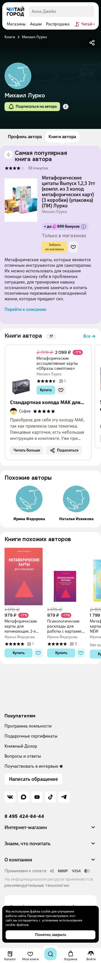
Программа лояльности (28, 726)
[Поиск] (50, 954)
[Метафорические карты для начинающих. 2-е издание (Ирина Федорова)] (23, 576)
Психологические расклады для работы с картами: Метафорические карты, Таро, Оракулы (64, 626)
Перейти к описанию (25, 309)
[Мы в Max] (23, 797)
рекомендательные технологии (36, 885)
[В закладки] (73, 247)
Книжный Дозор (20, 746)
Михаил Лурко (54, 212)
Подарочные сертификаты (31, 736)
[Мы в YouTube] (37, 797)
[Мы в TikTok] (50, 797)
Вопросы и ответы (22, 756)
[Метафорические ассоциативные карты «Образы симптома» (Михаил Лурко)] (21, 374)
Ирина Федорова (29, 519)
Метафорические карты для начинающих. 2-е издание (20, 626)
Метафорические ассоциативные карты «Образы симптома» (57, 363)
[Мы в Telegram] (64, 797)
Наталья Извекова (76, 519)
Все (86, 336)
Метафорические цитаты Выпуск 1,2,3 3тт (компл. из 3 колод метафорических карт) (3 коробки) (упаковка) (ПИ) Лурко (68, 191)
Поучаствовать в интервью (31, 766)
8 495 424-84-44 (24, 816)
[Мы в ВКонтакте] (10, 797)
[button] (65, 106)
